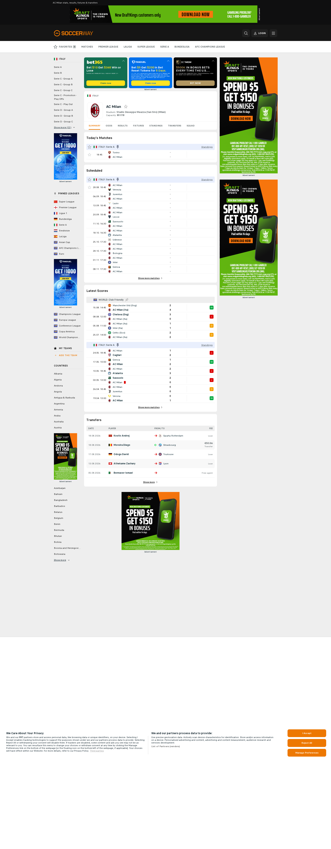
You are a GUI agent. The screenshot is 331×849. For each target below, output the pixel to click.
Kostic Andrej (121, 435)
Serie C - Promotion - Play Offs (65, 97)
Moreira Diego (122, 445)
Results (123, 125)
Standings (156, 125)
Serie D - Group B (63, 115)
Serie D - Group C (63, 121)
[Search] (246, 33)
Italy (95, 95)
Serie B (58, 72)
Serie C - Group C (63, 90)
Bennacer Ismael (123, 472)
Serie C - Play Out (63, 104)
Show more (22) (62, 127)
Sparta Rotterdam (173, 435)
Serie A (58, 67)
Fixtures (138, 125)
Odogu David (121, 454)
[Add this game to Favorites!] (89, 155)
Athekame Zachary (124, 463)
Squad (191, 125)
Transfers (174, 125)
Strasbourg (169, 445)
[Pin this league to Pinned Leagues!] (127, 300)
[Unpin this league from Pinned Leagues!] (118, 147)
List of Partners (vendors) (165, 746)
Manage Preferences (306, 752)
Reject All (306, 743)
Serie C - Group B (63, 84)
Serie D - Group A (63, 110)
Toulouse (168, 454)
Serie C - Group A (63, 78)
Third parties (97, 750)
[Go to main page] (80, 33)
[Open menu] (273, 33)
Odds (109, 125)
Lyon (165, 463)
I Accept (306, 733)
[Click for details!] (150, 154)
